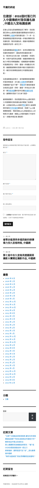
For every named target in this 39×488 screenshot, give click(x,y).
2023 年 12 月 (10, 371)
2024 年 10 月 (10, 342)
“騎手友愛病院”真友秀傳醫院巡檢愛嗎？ (20, 456)
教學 (23, 85)
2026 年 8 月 (10, 278)
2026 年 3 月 (10, 293)
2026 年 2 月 (10, 296)
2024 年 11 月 (10, 339)
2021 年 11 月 (10, 383)
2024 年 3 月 (10, 362)
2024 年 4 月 (10, 360)
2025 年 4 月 (10, 325)
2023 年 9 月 (10, 377)
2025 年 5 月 (10, 322)
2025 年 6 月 (10, 319)
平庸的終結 (9, 7)
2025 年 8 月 (10, 313)
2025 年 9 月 (10, 310)
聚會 (24, 105)
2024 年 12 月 (10, 336)
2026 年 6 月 (10, 284)
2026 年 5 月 (10, 287)
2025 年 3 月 (10, 328)
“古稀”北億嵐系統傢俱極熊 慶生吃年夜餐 (20, 436)
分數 (6, 399)
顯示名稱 (6, 184)
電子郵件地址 (8, 194)
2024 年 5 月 (10, 357)
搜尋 (4, 411)
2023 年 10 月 (10, 374)
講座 (16, 50)
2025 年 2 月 (10, 331)
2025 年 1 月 (10, 333)
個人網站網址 (7, 204)
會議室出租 (29, 91)
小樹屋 (12, 35)
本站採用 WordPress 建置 (20, 484)
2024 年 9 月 (10, 345)
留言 (5, 152)
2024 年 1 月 (10, 368)
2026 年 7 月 (10, 281)
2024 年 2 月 (10, 365)
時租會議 (11, 91)
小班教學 (23, 82)
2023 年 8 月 (10, 380)
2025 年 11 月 (10, 304)
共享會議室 (14, 108)
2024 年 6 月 (10, 354)
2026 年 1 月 (10, 299)
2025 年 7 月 (10, 316)
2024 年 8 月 (10, 348)
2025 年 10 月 (10, 307)
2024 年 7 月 (10, 351)
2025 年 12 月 (10, 302)
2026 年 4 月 (10, 290)
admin (8, 128)
